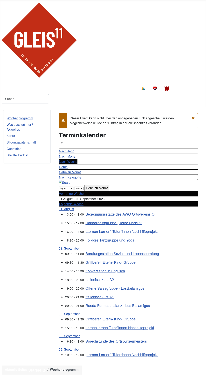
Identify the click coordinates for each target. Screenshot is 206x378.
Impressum (142, 370)
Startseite (13, 87)
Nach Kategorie (70, 177)
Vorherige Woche (71, 193)
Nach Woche (68, 161)
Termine (57, 87)
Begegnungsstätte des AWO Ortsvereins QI (120, 214)
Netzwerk (126, 87)
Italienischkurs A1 (99, 296)
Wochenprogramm (20, 118)
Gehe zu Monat (70, 172)
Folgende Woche (71, 203)
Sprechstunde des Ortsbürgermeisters (116, 341)
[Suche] (65, 182)
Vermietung (81, 87)
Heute (63, 166)
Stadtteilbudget (17, 155)
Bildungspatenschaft (21, 142)
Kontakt (104, 87)
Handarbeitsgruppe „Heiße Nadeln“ (113, 222)
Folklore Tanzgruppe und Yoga (109, 240)
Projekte (36, 87)
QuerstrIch (14, 148)
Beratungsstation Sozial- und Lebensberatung (122, 253)
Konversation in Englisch (105, 270)
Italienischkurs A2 (99, 279)
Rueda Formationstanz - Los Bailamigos (117, 305)
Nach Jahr (66, 151)
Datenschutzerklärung (180, 370)
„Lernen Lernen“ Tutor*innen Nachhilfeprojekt (121, 231)
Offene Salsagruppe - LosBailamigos (114, 288)
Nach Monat (67, 156)
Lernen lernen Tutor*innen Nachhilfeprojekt (119, 327)
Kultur (11, 135)
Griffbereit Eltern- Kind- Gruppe (110, 262)
